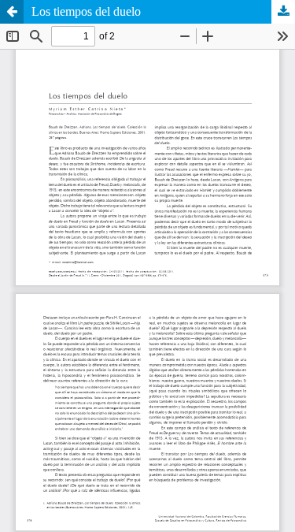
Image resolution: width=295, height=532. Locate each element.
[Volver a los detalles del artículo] (12, 12)
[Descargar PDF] (283, 12)
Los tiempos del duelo (86, 11)
